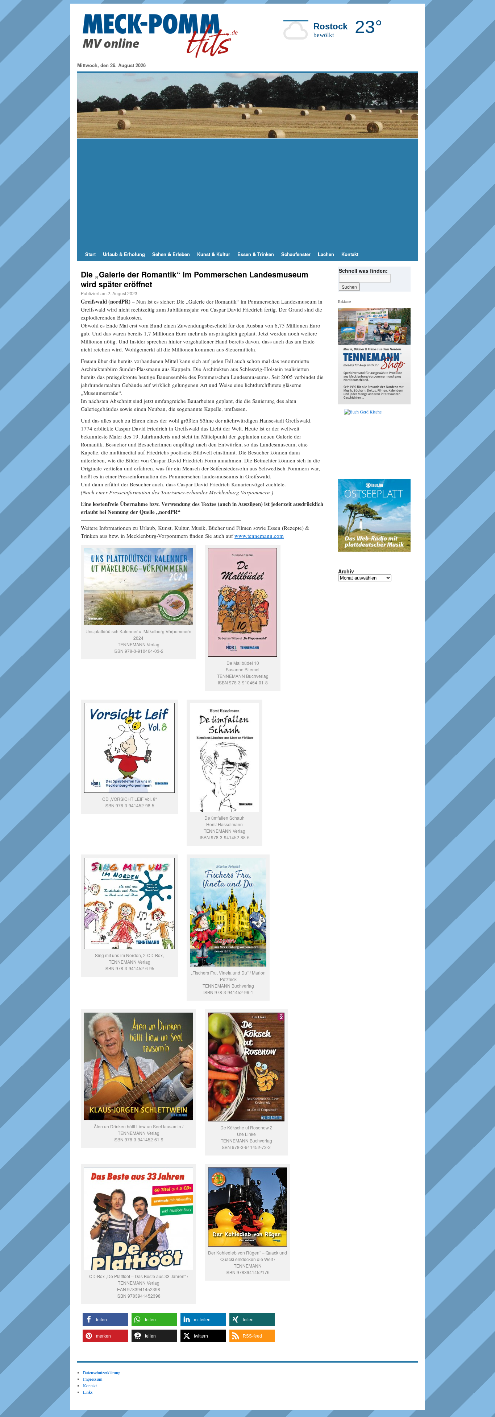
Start (90, 254)
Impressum (92, 1379)
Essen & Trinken (255, 254)
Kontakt (349, 254)
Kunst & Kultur (213, 254)
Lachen (326, 254)
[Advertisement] (247, 193)
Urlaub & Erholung (124, 254)
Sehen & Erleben (171, 254)
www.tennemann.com (259, 535)
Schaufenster (296, 254)
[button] (105, 1319)
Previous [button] (346, 442)
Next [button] (402, 442)
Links (88, 1392)
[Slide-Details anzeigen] (377, 442)
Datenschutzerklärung (101, 1372)
